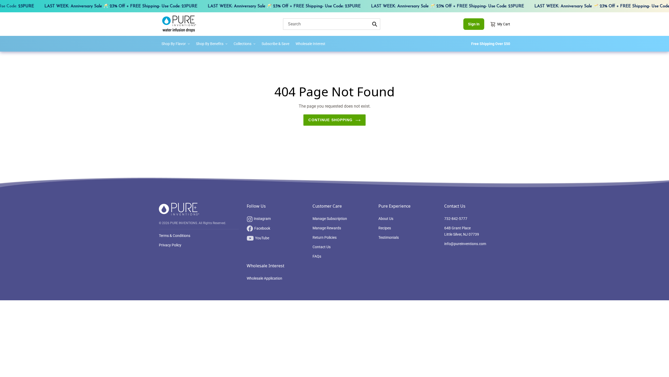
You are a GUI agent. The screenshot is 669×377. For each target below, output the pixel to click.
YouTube (262, 238)
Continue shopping (330, 120)
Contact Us (322, 247)
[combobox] (331, 24)
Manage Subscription (330, 219)
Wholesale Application (264, 278)
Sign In (474, 24)
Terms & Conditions (174, 236)
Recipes (384, 228)
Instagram (262, 219)
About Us (385, 219)
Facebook (262, 228)
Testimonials (388, 237)
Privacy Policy (170, 245)
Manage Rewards (327, 228)
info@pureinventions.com (465, 244)
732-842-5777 (455, 219)
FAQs (317, 256)
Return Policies (325, 237)
